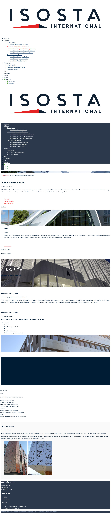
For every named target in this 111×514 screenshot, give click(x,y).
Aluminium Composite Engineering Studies (22, 51)
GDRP (34, 512)
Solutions (6, 41)
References (7, 63)
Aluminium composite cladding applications (23, 49)
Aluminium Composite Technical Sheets (21, 53)
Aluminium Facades (12, 69)
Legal (5, 497)
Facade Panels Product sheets (19, 45)
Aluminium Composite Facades (16, 67)
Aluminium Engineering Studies (19, 59)
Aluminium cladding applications (19, 57)
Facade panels (11, 43)
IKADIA (55, 512)
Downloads (7, 73)
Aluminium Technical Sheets (18, 61)
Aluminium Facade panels (14, 55)
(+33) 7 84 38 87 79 (14, 508)
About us (6, 39)
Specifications (7, 246)
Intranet (6, 77)
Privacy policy (40, 512)
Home (2, 175)
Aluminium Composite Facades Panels (18, 47)
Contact (6, 75)
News (5, 71)
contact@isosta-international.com (16, 506)
